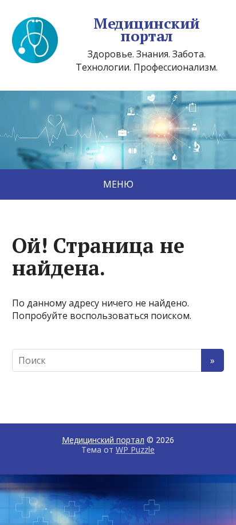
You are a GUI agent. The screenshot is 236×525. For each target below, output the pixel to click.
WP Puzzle (135, 449)
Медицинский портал (146, 29)
